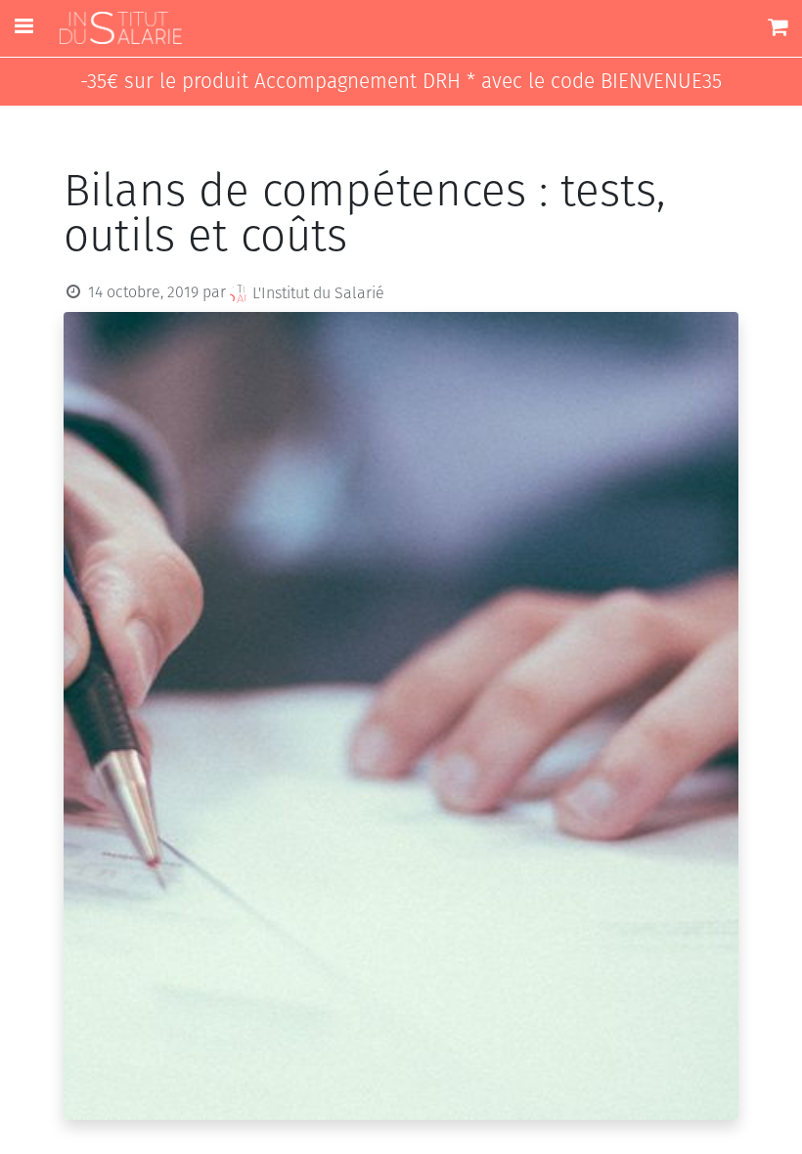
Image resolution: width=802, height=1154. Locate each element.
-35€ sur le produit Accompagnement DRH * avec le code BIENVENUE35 (401, 81)
